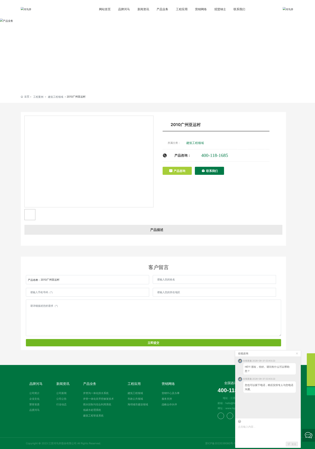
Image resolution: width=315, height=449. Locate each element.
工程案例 (38, 96)
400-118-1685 (214, 155)
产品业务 (157, 52)
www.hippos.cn (234, 408)
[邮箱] (311, 366)
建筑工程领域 (55, 96)
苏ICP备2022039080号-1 (220, 443)
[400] (311, 357)
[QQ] (311, 374)
